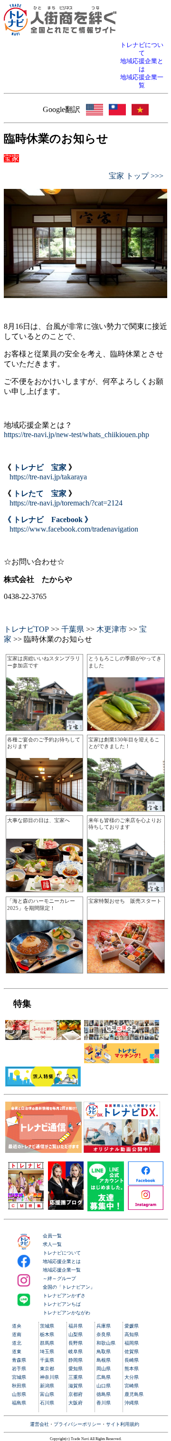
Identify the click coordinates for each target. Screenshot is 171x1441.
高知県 (131, 1334)
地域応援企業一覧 (62, 1270)
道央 (16, 1326)
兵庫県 (103, 1326)
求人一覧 (52, 1244)
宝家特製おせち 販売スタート (125, 901)
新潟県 (47, 1385)
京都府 (75, 1394)
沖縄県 (131, 1402)
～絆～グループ (59, 1278)
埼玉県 (47, 1351)
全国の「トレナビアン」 (69, 1287)
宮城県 (19, 1377)
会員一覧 (52, 1235)
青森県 (19, 1360)
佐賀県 (131, 1351)
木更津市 (111, 629)
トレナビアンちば (62, 1304)
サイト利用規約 (122, 1424)
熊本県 (131, 1368)
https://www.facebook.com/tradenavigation (74, 529)
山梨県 (75, 1334)
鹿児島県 (133, 1394)
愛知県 (75, 1368)
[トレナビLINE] (105, 1209)
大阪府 (75, 1402)
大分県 (131, 1377)
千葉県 (72, 629)
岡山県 (103, 1368)
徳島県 (103, 1394)
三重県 (75, 1377)
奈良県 (103, 1334)
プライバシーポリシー (77, 1424)
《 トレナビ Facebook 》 (48, 519)
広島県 (103, 1377)
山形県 (19, 1394)
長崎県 (131, 1360)
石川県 (47, 1402)
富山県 (47, 1394)
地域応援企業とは (62, 1261)
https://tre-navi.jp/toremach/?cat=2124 (66, 503)
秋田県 (19, 1385)
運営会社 (39, 1424)
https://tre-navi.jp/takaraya (48, 477)
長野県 (75, 1343)
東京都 (47, 1368)
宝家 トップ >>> (136, 176)
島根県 (103, 1360)
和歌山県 (105, 1343)
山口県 (103, 1385)
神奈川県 (49, 1377)
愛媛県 (131, 1326)
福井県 (75, 1326)
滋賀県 (75, 1385)
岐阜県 (75, 1351)
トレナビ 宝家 (39, 467)
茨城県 (47, 1326)
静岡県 (75, 1360)
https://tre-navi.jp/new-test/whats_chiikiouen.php (76, 434)
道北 (16, 1343)
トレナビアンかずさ (64, 1295)
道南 (16, 1334)
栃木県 (47, 1334)
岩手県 (19, 1368)
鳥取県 (103, 1351)
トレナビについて (62, 1252)
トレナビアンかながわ (66, 1312)
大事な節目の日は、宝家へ (38, 820)
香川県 (103, 1402)
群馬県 (47, 1343)
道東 (16, 1351)
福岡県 (131, 1343)
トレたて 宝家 (39, 493)
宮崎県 (131, 1385)
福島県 (19, 1402)
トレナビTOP (26, 629)
